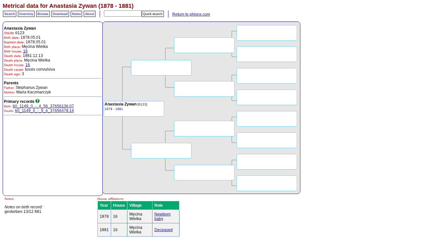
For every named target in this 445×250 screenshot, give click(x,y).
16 (25, 51)
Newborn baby (162, 216)
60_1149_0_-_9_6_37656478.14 (44, 110)
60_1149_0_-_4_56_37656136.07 (43, 106)
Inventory (26, 14)
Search (9, 14)
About (89, 14)
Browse (43, 14)
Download (60, 14)
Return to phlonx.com (191, 14)
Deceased (163, 230)
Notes (76, 14)
